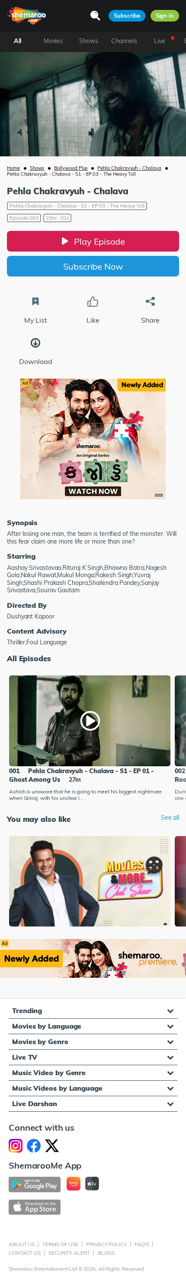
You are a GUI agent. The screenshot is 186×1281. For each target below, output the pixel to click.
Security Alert (69, 1253)
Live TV (24, 1057)
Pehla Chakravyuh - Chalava (129, 168)
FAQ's (142, 1244)
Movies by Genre (40, 1041)
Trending (27, 1010)
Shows (37, 168)
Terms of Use (60, 1244)
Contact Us (25, 1253)
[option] (89, 739)
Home (13, 168)
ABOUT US (22, 1244)
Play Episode (99, 241)
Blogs (106, 1253)
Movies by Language (46, 1026)
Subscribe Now (93, 266)
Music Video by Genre (49, 1072)
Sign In (165, 15)
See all (170, 817)
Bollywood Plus (70, 168)
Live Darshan (34, 1103)
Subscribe (127, 15)
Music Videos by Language (57, 1088)
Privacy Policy (106, 1244)
